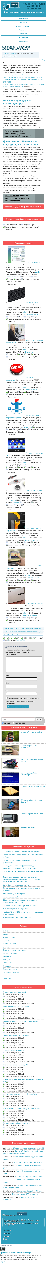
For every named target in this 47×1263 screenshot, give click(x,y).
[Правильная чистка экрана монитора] (2, 1250)
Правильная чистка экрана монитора (15, 1253)
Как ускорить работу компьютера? (29, 774)
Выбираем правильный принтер (15, 909)
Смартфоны (23, 41)
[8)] (8, 638)
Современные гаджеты (34, 490)
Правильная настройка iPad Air (33, 786)
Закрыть (3, 1262)
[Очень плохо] (8, 225)
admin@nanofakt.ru (10, 1225)
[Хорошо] (32, 225)
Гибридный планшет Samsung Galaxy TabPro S (21, 1021)
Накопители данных (29, 615)
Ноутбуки (23, 34)
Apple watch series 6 (10, 897)
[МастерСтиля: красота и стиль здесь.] (16, 340)
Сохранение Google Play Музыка (29, 1191)
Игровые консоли (31, 465)
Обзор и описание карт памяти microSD (28, 1148)
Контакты (6, 1236)
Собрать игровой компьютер (32, 814)
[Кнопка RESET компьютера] (16, 378)
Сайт (7, 690)
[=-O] (27, 638)
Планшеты (23, 37)
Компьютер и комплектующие (14, 950)
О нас (5, 1239)
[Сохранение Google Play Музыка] (16, 528)
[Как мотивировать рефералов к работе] (16, 415)
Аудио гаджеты (22, 26)
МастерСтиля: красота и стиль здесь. (29, 1177)
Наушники (7, 956)
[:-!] (32, 638)
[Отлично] (7, 227)
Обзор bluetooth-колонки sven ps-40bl (27, 1162)
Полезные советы (12, 277)
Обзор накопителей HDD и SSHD (16, 1036)
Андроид (6, 934)
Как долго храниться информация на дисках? (20, 906)
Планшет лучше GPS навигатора (29, 746)
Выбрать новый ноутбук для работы (32, 760)
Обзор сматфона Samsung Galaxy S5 (31, 801)
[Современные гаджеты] (16, 490)
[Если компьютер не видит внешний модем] (16, 262)
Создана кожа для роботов (13, 1050)
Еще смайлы (20, 640)
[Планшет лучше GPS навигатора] (16, 566)
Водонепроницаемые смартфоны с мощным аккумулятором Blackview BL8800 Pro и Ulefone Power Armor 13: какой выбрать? (21, 879)
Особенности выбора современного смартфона (21, 851)
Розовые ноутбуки (28, 827)
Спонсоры (29, 352)
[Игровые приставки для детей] (16, 453)
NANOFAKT (23, 19)
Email (7, 683)
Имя (7, 676)
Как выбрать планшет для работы (16, 885)
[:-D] (23, 638)
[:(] (12, 638)
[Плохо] (17, 225)
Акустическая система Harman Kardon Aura (20, 1094)
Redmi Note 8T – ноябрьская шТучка (17, 917)
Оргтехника (7, 963)
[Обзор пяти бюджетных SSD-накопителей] (16, 603)
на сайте (8, 723)
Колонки (6, 947)
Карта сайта (7, 1233)
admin (37, 272)
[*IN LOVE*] (38, 638)
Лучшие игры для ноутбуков (14, 894)
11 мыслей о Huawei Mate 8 (31, 732)
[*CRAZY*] (11, 640)
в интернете (20, 723)
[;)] (15, 638)
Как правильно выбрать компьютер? (17, 1123)
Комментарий (10, 655)
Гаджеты (22, 30)
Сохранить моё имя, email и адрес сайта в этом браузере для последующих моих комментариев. (22, 700)
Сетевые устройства (11, 972)
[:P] (19, 638)
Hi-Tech (22, 22)
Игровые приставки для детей (14, 992)
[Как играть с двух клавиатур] (16, 302)
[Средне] (25, 225)
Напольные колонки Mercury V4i (15, 1065)
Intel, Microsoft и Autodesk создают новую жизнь (21, 1109)
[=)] (4, 638)
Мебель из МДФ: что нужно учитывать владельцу (23, 628)
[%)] (5, 640)
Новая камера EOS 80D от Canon (16, 1007)
